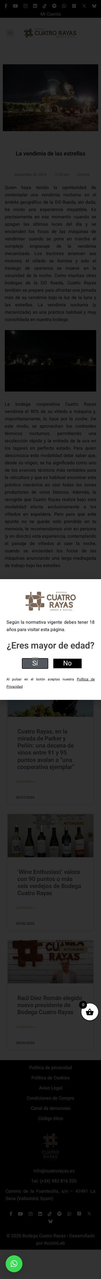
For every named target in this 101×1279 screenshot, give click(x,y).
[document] (50, 639)
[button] (14, 1263)
